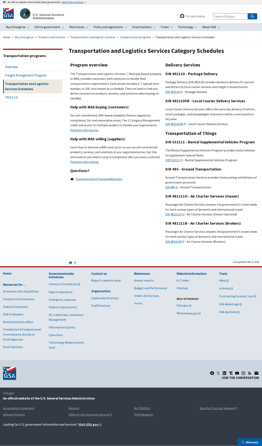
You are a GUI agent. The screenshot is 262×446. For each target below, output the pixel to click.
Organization (100, 291)
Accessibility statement (18, 408)
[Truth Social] (231, 373)
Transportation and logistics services (92, 37)
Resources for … (14, 284)
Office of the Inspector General (89, 414)
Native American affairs (18, 322)
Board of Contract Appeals (217, 408)
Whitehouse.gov (187, 313)
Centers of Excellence (63, 284)
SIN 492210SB (174, 124)
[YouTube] (237, 373)
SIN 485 (170, 187)
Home (6, 37)
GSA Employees (13, 314)
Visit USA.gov (88, 424)
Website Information (192, 274)
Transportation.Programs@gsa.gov (98, 179)
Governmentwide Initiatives (61, 275)
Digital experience (61, 292)
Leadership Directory (105, 298)
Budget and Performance (150, 288)
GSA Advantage (229, 304)
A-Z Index (183, 280)
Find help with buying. (84, 130)
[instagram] (243, 373)
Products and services (51, 37)
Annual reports (144, 280)
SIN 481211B (173, 241)
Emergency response (62, 299)
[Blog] (250, 373)
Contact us (99, 274)
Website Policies (14, 414)
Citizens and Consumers (19, 299)
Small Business (13, 347)
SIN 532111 (172, 160)
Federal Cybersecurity (63, 307)
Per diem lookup (195, 16)
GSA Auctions (227, 312)
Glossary (252, 442)
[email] (256, 373)
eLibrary (224, 288)
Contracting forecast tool (236, 296)
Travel (168, 28)
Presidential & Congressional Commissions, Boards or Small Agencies (22, 334)
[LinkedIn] (224, 373)
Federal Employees (15, 307)
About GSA (212, 28)
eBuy (222, 280)
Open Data (56, 335)
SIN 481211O (173, 214)
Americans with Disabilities (21, 291)
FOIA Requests (143, 414)
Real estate (80, 28)
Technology (188, 28)
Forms (138, 303)
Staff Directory (100, 305)
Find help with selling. (84, 162)
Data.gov (182, 305)
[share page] (75, 264)
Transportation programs (135, 37)
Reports (74, 408)
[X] (218, 373)
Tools (223, 274)
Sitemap (182, 288)
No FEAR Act (142, 408)
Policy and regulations (111, 28)
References (142, 274)
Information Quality (62, 327)
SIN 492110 (172, 92)
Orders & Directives (146, 296)
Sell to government (51, 28)
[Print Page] (70, 263)
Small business (145, 28)
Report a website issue (106, 280)
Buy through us (19, 28)
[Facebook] (212, 373)
